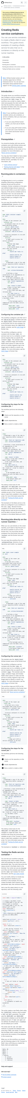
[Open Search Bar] (22, 2)
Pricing (3, 1092)
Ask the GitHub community (9, 1074)
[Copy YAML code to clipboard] (24, 211)
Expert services (10, 1092)
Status (23, 1090)
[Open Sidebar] (2, 6)
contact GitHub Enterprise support (11, 24)
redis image (4, 351)
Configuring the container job (12, 314)
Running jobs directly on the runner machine (14, 520)
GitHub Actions (7, 6)
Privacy (19, 1090)
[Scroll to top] (24, 1094)
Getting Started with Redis (12, 167)
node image (20, 327)
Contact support (7, 1077)
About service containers (9, 153)
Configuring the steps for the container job (12, 405)
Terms (14, 1090)
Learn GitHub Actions (10, 164)
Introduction (6, 91)
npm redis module (18, 873)
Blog (16, 1092)
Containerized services (18, 6)
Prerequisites (7, 139)
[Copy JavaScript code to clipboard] (24, 894)
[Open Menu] (25, 2)
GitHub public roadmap (19, 85)
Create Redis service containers (12, 7)
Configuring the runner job (11, 656)
